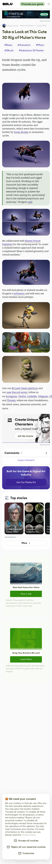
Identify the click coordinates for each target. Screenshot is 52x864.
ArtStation (19, 293)
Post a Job (26, 593)
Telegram (43, 396)
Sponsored (45, 444)
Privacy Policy (29, 834)
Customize (28, 853)
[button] (26, 96)
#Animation (24, 45)
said (30, 201)
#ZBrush (8, 50)
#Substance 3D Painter (31, 50)
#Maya (40, 45)
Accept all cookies (27, 840)
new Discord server (16, 392)
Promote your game (32, 4)
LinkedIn (32, 396)
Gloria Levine (12, 26)
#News (8, 45)
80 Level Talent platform (25, 388)
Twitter (22, 396)
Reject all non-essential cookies (27, 846)
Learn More (26, 659)
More (24, 542)
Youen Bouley (21, 132)
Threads (11, 400)
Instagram (11, 396)
